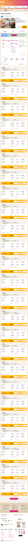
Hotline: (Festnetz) (9, 2)
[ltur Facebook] (19, 531)
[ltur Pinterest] (21, 533)
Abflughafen (9, 6)
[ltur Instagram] (21, 531)
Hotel (6, 4)
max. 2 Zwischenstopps (13, 51)
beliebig (12, 46)
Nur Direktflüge (13, 47)
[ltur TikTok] (24, 533)
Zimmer (22, 6)
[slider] (17, 40)
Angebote (5, 31)
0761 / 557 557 (3, 516)
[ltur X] (19, 533)
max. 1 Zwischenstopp (13, 49)
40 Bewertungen (7, 16)
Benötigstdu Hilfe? (25, 10)
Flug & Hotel (2, 4)
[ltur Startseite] (2, 2)
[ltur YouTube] (24, 531)
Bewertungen (22, 31)
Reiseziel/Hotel (3, 6)
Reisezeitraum (16, 6)
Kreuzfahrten (9, 4)
